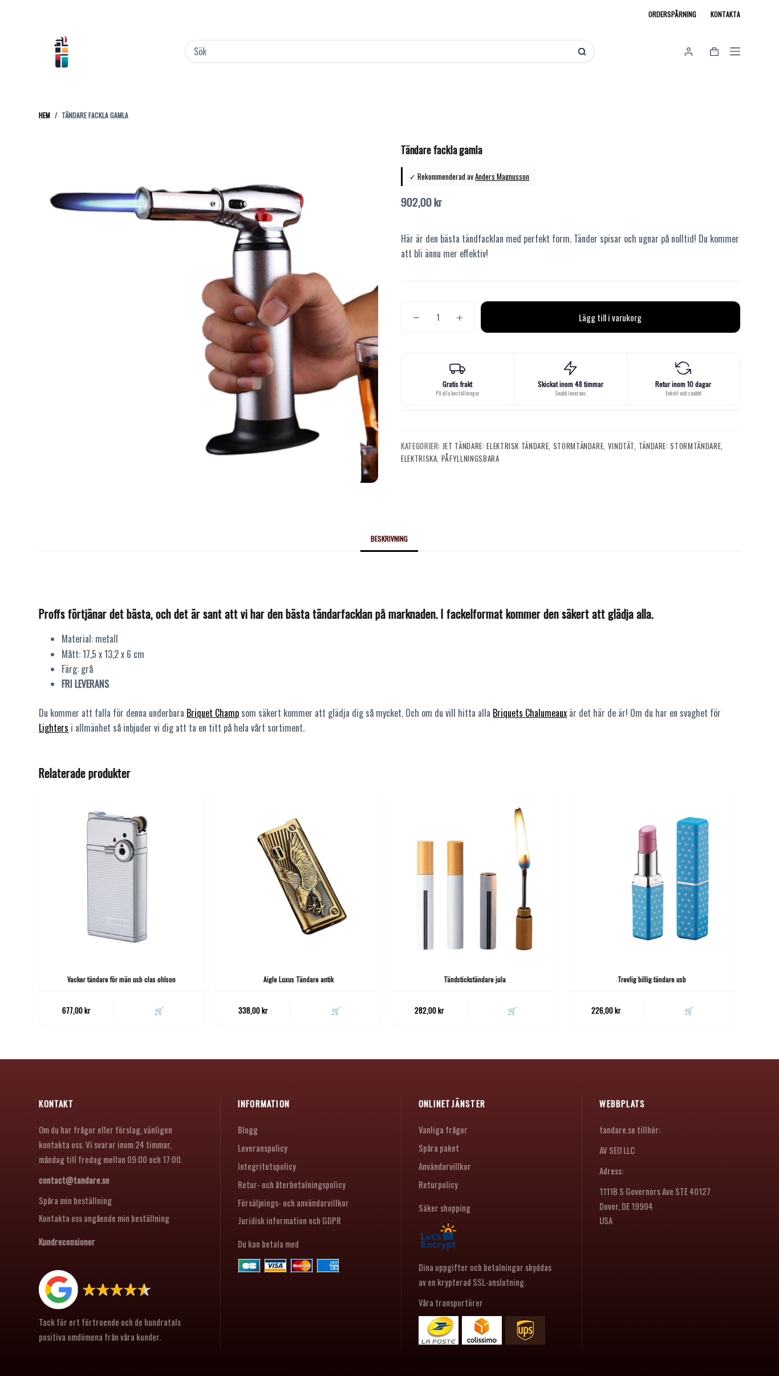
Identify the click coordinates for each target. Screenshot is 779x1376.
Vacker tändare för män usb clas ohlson (121, 979)
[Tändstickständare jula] (475, 873)
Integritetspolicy (267, 1166)
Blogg (248, 1129)
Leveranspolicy (262, 1147)
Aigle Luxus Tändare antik (298, 979)
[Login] (688, 51)
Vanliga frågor (443, 1129)
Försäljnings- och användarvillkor (293, 1202)
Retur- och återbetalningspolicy (292, 1184)
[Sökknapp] (582, 51)
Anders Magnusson (502, 176)
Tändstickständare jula (475, 979)
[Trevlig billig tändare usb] (652, 873)
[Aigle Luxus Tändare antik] (298, 873)
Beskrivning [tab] (389, 538)
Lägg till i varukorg (610, 317)
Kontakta (725, 14)
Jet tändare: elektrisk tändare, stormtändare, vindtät (538, 445)
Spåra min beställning (75, 1200)
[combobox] (381, 51)
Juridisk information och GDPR (289, 1220)
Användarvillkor (445, 1166)
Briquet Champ (212, 713)
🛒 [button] (159, 1010)
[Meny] (735, 51)
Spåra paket (439, 1147)
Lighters (53, 728)
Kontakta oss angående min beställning (104, 1218)
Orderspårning (672, 14)
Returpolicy (438, 1184)
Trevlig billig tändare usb (652, 979)
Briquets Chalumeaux (530, 713)
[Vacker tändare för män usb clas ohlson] (121, 873)
